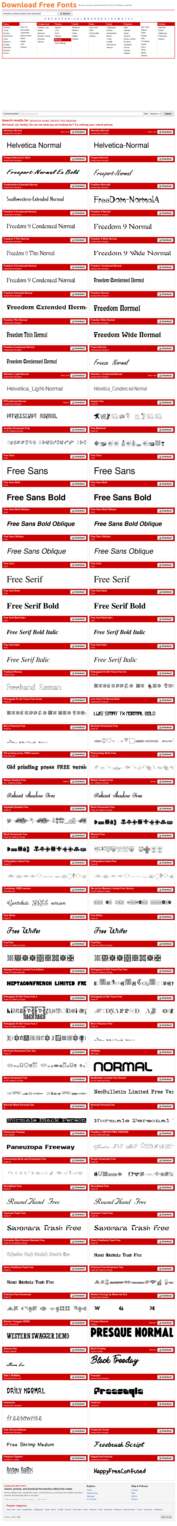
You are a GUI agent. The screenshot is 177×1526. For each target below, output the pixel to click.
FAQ (133, 1493)
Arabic (40, 30)
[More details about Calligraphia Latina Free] (45, 875)
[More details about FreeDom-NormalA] (132, 198)
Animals (127, 30)
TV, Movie (145, 41)
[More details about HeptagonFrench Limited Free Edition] (45, 983)
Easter (161, 30)
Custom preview (11, 114)
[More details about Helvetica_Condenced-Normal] (132, 388)
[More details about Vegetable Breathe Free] (45, 821)
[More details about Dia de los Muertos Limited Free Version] (132, 902)
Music (143, 53)
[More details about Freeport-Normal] (132, 171)
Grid (22, 44)
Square (58, 27)
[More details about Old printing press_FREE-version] (45, 767)
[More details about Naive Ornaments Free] (45, 1091)
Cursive (68, 1510)
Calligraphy (111, 27)
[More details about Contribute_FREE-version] (45, 902)
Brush (109, 36)
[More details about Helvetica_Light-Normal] (45, 388)
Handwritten (112, 33)
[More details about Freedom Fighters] (45, 1470)
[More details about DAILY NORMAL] (45, 1389)
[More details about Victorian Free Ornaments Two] (132, 1281)
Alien (126, 27)
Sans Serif (11, 1510)
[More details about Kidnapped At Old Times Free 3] (45, 1037)
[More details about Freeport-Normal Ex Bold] (45, 171)
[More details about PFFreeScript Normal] (45, 415)
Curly (5, 39)
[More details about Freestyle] (132, 1389)
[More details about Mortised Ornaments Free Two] (45, 1064)
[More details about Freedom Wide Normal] (132, 334)
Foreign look (43, 24)
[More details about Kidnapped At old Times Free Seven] (45, 713)
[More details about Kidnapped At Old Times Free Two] (132, 983)
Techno (58, 24)
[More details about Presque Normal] (132, 1332)
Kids (143, 38)
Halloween (162, 33)
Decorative (25, 30)
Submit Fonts (92, 1493)
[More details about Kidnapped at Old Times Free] (132, 1010)
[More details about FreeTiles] (45, 956)
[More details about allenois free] (45, 1362)
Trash (109, 39)
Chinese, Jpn (43, 27)
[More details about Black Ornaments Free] (132, 821)
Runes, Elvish (130, 39)
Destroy (6, 50)
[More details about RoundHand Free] (45, 1200)
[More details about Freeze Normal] (132, 361)
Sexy (143, 47)
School (109, 30)
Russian (41, 39)
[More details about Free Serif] (45, 577)
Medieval (76, 27)
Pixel (100, 1510)
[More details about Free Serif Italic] (45, 658)
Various (24, 47)
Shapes (127, 53)
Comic (6, 30)
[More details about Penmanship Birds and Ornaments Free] (45, 1173)
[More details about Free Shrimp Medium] (45, 1443)
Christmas (162, 36)
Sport (143, 33)
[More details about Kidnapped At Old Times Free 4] (45, 1010)
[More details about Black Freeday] (132, 1360)
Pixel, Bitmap (60, 43)
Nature (144, 30)
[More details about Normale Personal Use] (132, 1119)
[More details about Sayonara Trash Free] (45, 1227)
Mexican (41, 33)
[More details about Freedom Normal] (132, 307)
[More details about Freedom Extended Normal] (45, 307)
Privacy (134, 1499)
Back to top (166, 1517)
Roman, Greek (44, 36)
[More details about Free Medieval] (132, 442)
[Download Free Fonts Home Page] (39, 4)
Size (146, 114)
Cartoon (6, 27)
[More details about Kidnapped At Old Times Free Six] (132, 685)
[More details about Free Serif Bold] (45, 604)
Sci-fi (57, 33)
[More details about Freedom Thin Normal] (45, 334)
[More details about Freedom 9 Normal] (132, 225)
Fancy (6, 24)
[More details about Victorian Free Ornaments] (45, 1308)
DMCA (134, 1496)
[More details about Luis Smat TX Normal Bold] (132, 713)
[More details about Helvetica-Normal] (132, 144)
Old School (7, 36)
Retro (23, 38)
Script (109, 24)
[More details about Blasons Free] (132, 848)
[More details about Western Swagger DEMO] (45, 1335)
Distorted (7, 47)
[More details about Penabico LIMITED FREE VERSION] (132, 1146)
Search (66, 13)
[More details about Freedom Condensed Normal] (132, 279)
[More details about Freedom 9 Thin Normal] (45, 252)
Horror (6, 53)
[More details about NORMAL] (132, 1064)
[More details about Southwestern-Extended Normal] (45, 198)
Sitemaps (91, 1496)
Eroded (6, 45)
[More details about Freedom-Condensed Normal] (45, 361)
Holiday (161, 24)
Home (89, 1490)
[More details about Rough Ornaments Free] (132, 1173)
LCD (57, 30)
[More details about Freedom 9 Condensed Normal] (45, 225)
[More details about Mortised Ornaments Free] (132, 740)
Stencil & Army (129, 1510)
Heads (144, 36)
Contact (134, 1490)
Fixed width (94, 33)
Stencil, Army (26, 36)
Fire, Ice (24, 27)
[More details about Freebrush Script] (132, 1443)
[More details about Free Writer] (45, 929)
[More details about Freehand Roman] (45, 685)
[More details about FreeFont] (132, 1416)
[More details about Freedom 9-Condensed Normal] (45, 279)
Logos (143, 44)
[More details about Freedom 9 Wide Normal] (132, 252)
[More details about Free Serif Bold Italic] (45, 631)
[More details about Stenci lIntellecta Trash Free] (132, 1254)
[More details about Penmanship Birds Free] (132, 767)
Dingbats (128, 24)
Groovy (6, 33)
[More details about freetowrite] (45, 1416)
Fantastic (128, 45)
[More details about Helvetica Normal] (45, 144)
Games (127, 50)
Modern (75, 30)
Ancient (127, 36)
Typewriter (25, 33)
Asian (126, 33)
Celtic (74, 33)
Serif (91, 30)
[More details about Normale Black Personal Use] (45, 1119)
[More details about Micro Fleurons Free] (45, 740)
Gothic (75, 24)
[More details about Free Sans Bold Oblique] (45, 523)
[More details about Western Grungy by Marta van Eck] (132, 1308)
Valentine (162, 27)
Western (6, 42)
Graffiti (109, 42)
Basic (91, 24)
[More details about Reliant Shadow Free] (45, 794)
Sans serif (93, 27)
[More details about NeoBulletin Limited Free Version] (132, 1091)
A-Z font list (91, 1499)
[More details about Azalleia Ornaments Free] (45, 442)
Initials (23, 41)
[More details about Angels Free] (132, 415)
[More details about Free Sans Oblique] (45, 550)
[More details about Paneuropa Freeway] (45, 1146)
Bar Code (145, 27)
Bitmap (58, 40)
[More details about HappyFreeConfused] (132, 1470)
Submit (168, 114)
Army (143, 50)
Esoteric (127, 42)
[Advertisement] (88, 85)
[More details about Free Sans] (45, 469)
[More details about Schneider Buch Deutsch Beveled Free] (45, 1254)
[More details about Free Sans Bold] (45, 496)
